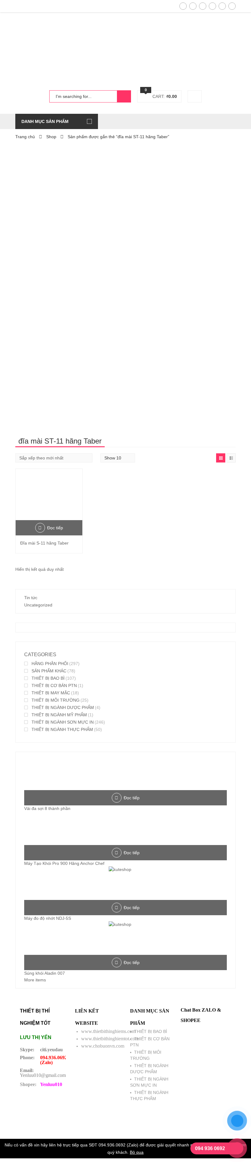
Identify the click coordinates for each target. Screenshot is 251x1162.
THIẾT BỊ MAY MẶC (51, 692)
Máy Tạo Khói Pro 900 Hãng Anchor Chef (64, 863)
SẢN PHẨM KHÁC (49, 670)
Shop (51, 136)
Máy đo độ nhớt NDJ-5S (47, 918)
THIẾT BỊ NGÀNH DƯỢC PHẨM (63, 707)
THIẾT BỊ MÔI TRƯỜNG (56, 700)
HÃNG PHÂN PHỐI (50, 663)
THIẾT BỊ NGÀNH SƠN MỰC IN (63, 722)
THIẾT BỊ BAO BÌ (48, 678)
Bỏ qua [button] (137, 1152)
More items (35, 979)
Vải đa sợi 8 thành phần (47, 808)
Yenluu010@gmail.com (43, 1075)
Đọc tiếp (55, 527)
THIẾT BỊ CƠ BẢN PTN (54, 685)
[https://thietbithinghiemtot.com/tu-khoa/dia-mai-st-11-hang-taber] (220, 457)
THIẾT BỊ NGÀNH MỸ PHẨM (59, 714)
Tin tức (30, 597)
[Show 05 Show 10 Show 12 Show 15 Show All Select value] (117, 457)
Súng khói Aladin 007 (44, 973)
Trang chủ (25, 136)
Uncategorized (38, 605)
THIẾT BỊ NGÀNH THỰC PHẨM (62, 729)
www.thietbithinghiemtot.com (110, 1038)
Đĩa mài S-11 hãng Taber (44, 543)
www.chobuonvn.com (102, 1046)
